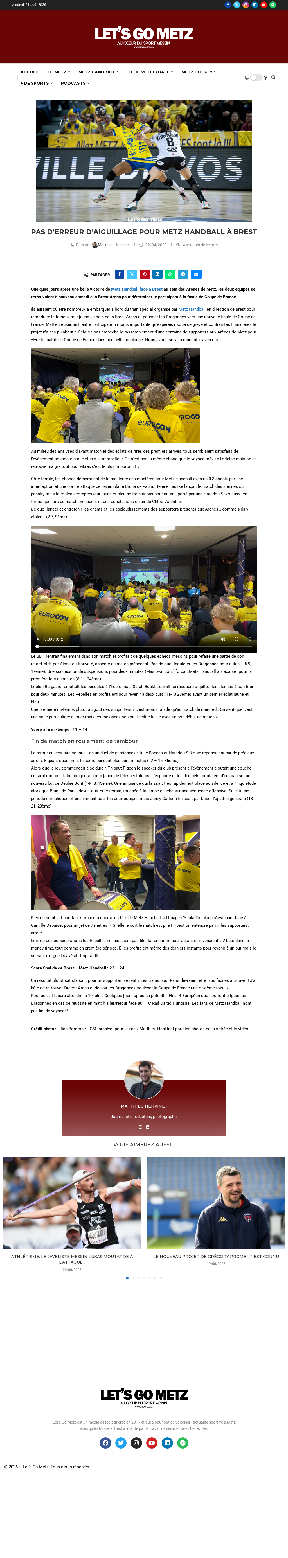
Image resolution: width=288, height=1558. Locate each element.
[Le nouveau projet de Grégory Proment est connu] (216, 1203)
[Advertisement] (144, 1324)
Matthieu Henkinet (114, 245)
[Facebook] (227, 4)
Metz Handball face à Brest (137, 289)
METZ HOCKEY (197, 72)
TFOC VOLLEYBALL (148, 72)
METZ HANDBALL (97, 72)
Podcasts (73, 83)
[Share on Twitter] (132, 274)
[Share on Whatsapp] (170, 274)
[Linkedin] (254, 4)
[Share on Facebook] (119, 274)
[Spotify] (272, 4)
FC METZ (57, 72)
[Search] (273, 77)
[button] (10, 1218)
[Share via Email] (196, 274)
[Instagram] (245, 4)
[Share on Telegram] (183, 274)
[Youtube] (263, 4)
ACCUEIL (30, 72)
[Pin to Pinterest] (145, 274)
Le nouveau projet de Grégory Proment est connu (216, 1256)
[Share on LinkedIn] (157, 274)
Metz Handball (192, 309)
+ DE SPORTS (35, 83)
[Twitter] (236, 4)
